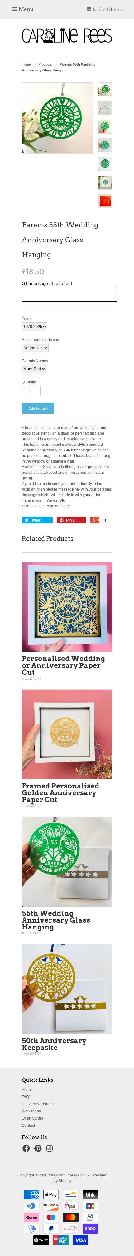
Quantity (29, 382)
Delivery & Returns (38, 1104)
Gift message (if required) (47, 283)
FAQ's (26, 1097)
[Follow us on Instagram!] (50, 1150)
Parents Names (35, 361)
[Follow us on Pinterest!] (39, 1150)
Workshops (31, 1111)
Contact (28, 1125)
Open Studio (32, 1118)
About (27, 1090)
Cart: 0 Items (107, 9)
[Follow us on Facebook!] (27, 1150)
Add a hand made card (41, 340)
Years (26, 319)
